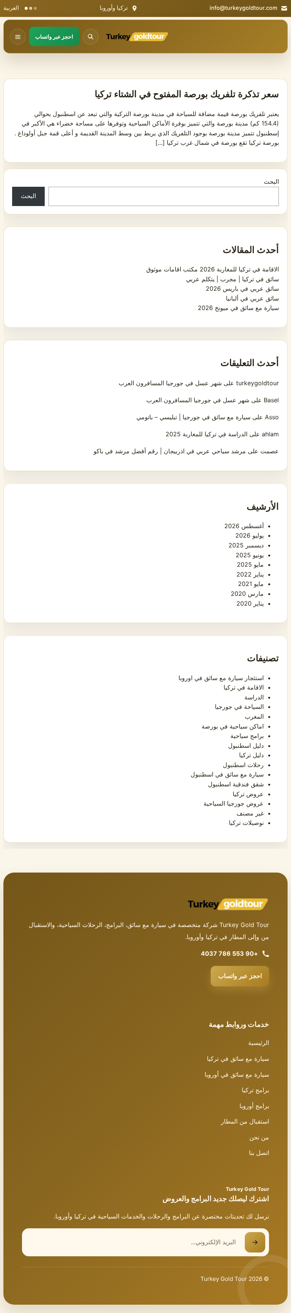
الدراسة (254, 697)
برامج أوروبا (254, 1106)
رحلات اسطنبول (243, 765)
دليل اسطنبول (246, 745)
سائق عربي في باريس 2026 (242, 288)
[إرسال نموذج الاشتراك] (255, 1242)
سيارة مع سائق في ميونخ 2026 (238, 308)
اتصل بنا (259, 1152)
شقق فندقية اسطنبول (236, 784)
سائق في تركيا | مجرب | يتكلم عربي (232, 279)
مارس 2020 (247, 593)
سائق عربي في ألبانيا (252, 298)
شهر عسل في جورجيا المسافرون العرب (170, 383)
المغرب (254, 716)
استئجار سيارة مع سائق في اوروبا (221, 678)
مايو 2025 (250, 564)
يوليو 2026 (249, 535)
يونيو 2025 (250, 555)
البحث (271, 181)
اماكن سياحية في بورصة (233, 726)
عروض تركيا (248, 794)
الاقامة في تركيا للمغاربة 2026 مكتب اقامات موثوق (212, 269)
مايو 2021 (251, 584)
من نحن (259, 1137)
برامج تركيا (255, 1090)
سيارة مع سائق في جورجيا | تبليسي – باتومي (193, 417)
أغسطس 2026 (244, 526)
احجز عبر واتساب (240, 976)
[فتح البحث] (91, 37)
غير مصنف (250, 813)
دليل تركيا (251, 755)
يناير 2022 (250, 574)
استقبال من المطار (245, 1121)
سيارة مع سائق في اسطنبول (227, 774)
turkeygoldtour (257, 383)
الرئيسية (258, 1042)
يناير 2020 (250, 603)
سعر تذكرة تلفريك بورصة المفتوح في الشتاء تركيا (187, 93)
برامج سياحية (247, 735)
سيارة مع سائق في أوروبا (237, 1074)
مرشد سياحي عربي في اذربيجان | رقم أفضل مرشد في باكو (170, 451)
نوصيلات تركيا (246, 822)
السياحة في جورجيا (239, 706)
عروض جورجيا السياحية (233, 803)
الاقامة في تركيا (244, 687)
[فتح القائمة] (18, 37)
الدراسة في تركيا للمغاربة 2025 (206, 434)
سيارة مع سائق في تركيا (238, 1058)
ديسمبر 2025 (246, 545)
